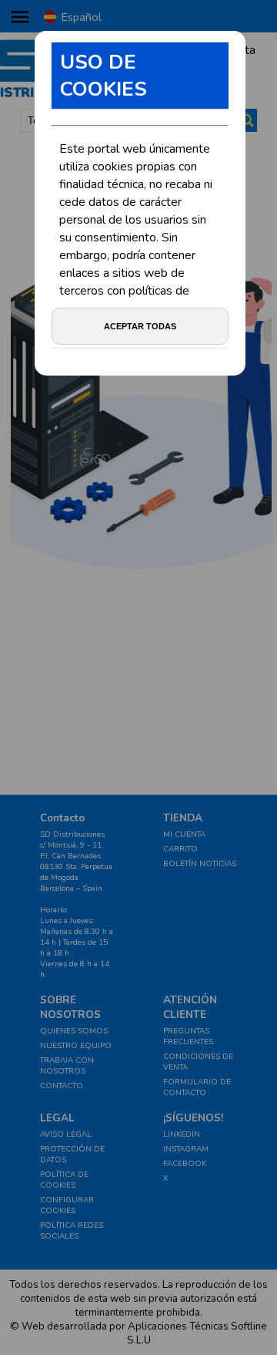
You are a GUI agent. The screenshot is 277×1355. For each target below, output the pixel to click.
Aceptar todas (140, 326)
